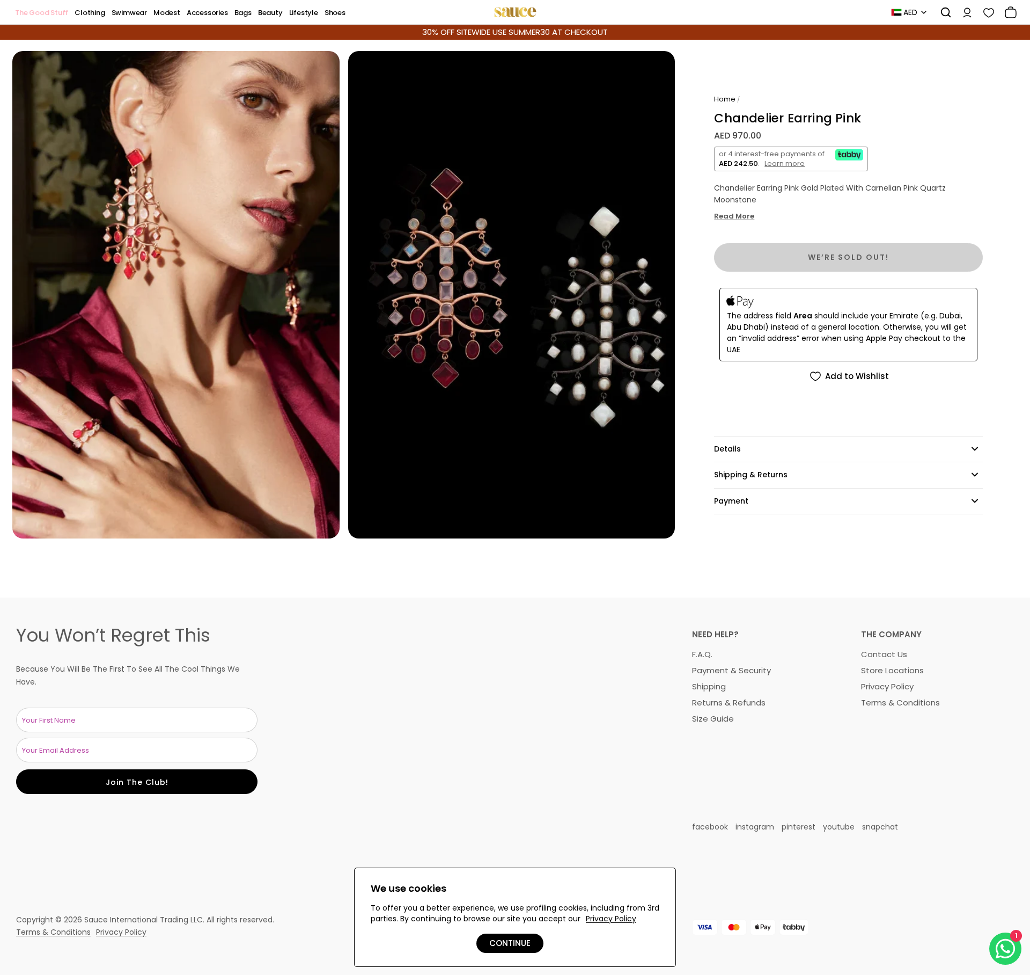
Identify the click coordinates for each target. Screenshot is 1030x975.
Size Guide (713, 718)
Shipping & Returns (751, 474)
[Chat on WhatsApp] (1005, 949)
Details (727, 448)
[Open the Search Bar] (942, 12)
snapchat (880, 826)
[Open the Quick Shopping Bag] (1007, 12)
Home (724, 99)
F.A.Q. (702, 654)
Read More (734, 217)
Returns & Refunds (729, 702)
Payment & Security (731, 670)
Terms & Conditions (900, 702)
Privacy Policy (887, 686)
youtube (839, 826)
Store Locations (892, 670)
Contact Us (884, 654)
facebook (710, 826)
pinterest (798, 826)
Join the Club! (137, 782)
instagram (754, 826)
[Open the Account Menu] (963, 12)
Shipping (709, 686)
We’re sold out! (848, 257)
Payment (731, 501)
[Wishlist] (985, 12)
